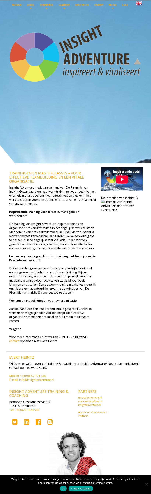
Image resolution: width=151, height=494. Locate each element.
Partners (83, 416)
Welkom (16, 4)
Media (112, 4)
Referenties (82, 4)
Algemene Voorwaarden (92, 412)
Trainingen (46, 4)
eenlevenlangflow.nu (90, 401)
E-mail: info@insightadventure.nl (31, 380)
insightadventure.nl (89, 405)
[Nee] (146, 484)
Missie (30, 4)
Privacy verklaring (80, 488)
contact (14, 341)
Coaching (64, 4)
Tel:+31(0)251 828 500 (24, 410)
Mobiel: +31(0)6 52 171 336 (27, 376)
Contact (98, 4)
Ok (63, 488)
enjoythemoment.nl (90, 397)
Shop (125, 4)
